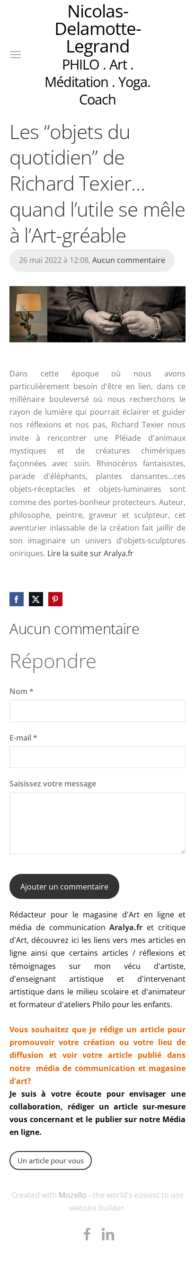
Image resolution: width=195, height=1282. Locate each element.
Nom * (21, 691)
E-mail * (23, 738)
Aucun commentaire (128, 260)
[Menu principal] (15, 55)
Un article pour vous (51, 1160)
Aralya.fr (125, 927)
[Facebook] (87, 1234)
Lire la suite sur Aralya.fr (90, 553)
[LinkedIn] (107, 1234)
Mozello (73, 1195)
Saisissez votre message (52, 783)
